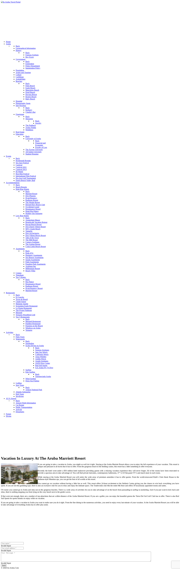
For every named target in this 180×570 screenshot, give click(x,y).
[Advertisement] (90, 21)
